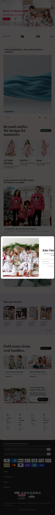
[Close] (52, 238)
